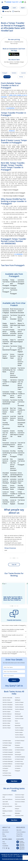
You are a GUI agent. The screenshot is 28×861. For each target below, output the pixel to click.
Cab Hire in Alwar (6, 723)
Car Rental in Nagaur (19, 763)
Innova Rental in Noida (12, 487)
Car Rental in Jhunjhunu (20, 756)
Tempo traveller (7, 76)
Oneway (21, 76)
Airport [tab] (23, 7)
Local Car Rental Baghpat (5, 356)
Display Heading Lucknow (5, 325)
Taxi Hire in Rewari (19, 704)
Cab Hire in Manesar (7, 714)
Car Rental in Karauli (19, 759)
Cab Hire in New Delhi (7, 697)
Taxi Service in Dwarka (20, 799)
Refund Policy (19, 836)
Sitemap (4, 836)
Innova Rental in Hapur (12, 356)
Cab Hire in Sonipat (7, 721)
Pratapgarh (4, 73)
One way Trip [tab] (7, 11)
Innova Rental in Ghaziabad (5, 487)
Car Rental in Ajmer (7, 740)
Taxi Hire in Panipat (19, 702)
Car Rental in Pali (18, 766)
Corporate (23, 73)
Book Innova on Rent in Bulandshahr (14, 310)
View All (14, 564)
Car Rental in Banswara (8, 754)
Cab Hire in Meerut (7, 716)
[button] (10, 558)
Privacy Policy (19, 834)
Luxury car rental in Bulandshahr (6, 493)
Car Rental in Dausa (7, 775)
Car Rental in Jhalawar (19, 750)
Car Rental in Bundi (7, 766)
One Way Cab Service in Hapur (21, 452)
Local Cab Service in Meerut (5, 461)
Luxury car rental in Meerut (13, 444)
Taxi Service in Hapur (19, 794)
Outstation (14, 73)
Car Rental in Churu (7, 773)
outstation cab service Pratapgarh (21, 281)
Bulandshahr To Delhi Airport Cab (21, 424)
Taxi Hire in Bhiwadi (19, 709)
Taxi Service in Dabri (19, 797)
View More (14, 781)
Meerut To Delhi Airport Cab (21, 325)
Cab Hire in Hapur (6, 725)
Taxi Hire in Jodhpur (19, 730)
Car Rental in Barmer (7, 759)
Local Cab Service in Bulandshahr (21, 418)
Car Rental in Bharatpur (8, 761)
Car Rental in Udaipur (7, 743)
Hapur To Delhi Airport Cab (14, 341)
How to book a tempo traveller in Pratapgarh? (13, 625)
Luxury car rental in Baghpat (13, 502)
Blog (3, 834)
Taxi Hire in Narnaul (19, 707)
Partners (4, 843)
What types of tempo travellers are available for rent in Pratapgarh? (14, 641)
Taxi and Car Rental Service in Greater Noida (21, 333)
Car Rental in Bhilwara (7, 763)
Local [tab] (14, 7)
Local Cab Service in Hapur (20, 481)
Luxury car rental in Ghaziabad (21, 310)
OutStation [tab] (5, 7)
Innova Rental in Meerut (20, 474)
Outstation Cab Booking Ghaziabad (14, 474)
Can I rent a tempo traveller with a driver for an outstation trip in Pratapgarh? (14, 652)
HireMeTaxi (12, 130)
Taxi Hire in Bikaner (19, 734)
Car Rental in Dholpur (19, 740)
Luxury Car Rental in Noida (5, 317)
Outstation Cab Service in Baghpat (5, 310)
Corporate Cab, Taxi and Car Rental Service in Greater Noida (21, 359)
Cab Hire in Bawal (6, 711)
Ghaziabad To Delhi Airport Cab (5, 474)
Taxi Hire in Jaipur (19, 732)
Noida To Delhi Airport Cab (14, 325)
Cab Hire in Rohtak (7, 718)
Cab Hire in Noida (6, 700)
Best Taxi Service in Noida (13, 410)
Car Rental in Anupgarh (8, 752)
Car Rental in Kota (19, 761)
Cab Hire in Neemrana (7, 709)
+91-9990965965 (10, 108)
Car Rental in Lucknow (7, 750)
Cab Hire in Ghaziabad (7, 704)
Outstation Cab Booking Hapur (6, 393)
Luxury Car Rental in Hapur (5, 418)
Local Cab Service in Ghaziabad (5, 481)
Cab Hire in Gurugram (7, 702)
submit (14, 680)
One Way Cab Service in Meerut (5, 341)
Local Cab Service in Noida (13, 418)
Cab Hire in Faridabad (7, 707)
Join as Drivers (5, 832)
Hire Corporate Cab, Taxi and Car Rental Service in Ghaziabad (13, 464)
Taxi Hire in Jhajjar (19, 716)
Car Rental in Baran (7, 756)
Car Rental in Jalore (19, 747)
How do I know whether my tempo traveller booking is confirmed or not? (13, 630)
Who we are (5, 830)
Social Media (5, 845)
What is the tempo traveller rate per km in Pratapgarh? (12, 635)
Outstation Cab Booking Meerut (6, 444)
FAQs (3, 841)
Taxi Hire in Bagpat (19, 727)
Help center (19, 830)
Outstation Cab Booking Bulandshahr (6, 402)
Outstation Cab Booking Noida (6, 370)
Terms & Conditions (21, 832)
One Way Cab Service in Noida (5, 502)
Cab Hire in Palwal (6, 727)
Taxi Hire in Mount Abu (20, 737)
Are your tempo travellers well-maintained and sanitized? (13, 647)
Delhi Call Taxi (6, 804)
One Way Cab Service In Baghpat (21, 487)
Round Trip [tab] (17, 11)
